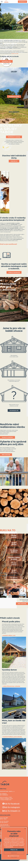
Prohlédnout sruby (14, 96)
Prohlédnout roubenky (14, 137)
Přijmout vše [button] (14, 849)
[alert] (14, 843)
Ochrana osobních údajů (18, 846)
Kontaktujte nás (22, 1)
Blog (1, 837)
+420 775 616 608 (4, 825)
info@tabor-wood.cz (5, 826)
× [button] (25, 828)
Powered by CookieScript (14, 857)
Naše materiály (6, 454)
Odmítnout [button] (14, 853)
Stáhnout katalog (13, 272)
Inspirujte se (14, 161)
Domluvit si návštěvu (7, 437)
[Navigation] (2, 1)
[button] (14, 856)
